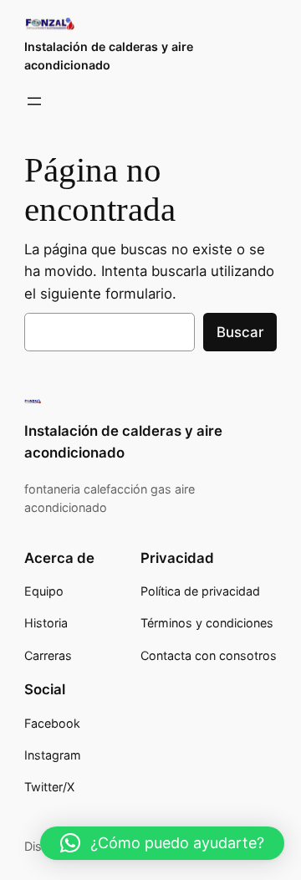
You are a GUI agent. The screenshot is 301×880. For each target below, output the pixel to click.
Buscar (240, 332)
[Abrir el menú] (34, 101)
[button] (162, 843)
